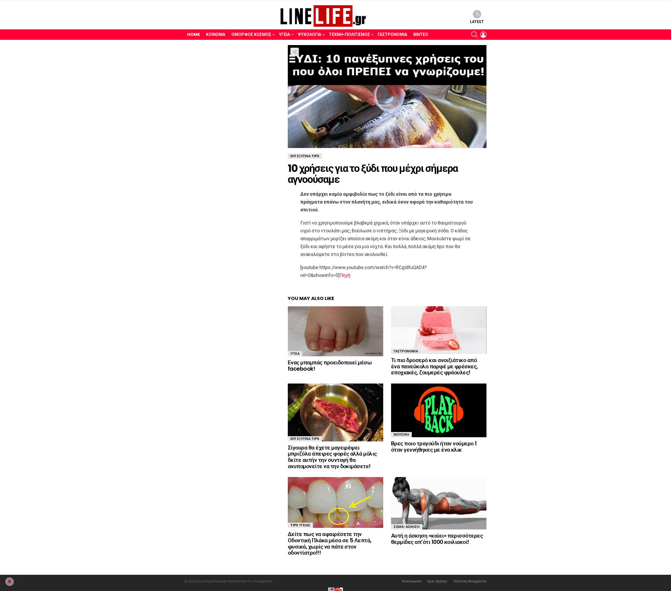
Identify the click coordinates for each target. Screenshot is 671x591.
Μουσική (401, 434)
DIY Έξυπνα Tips (304, 438)
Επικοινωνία (411, 581)
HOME (193, 34)
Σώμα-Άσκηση (407, 526)
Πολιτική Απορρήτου (469, 581)
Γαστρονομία (392, 34)
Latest (477, 22)
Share (294, 52)
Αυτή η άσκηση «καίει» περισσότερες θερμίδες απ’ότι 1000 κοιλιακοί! (437, 539)
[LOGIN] (483, 34)
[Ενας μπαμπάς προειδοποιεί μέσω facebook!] (335, 331)
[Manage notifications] (9, 581)
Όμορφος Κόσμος (251, 34)
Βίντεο (420, 34)
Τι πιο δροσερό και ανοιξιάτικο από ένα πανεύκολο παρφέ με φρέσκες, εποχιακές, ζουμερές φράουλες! (434, 366)
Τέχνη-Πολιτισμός (349, 34)
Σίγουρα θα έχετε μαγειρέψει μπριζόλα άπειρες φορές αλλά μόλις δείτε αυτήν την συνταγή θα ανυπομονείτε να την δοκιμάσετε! (332, 457)
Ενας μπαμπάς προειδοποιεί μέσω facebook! (330, 366)
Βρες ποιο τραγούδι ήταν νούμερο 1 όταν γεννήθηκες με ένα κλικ (434, 446)
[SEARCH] (474, 34)
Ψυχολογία (309, 34)
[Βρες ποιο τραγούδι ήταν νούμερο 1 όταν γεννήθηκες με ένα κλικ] (438, 410)
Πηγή (344, 275)
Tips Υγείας (300, 525)
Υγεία (284, 34)
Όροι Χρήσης (437, 581)
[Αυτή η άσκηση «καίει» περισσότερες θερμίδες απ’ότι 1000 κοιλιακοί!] (438, 503)
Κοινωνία (215, 34)
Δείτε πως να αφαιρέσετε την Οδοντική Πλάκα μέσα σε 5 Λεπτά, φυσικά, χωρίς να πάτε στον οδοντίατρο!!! (329, 543)
